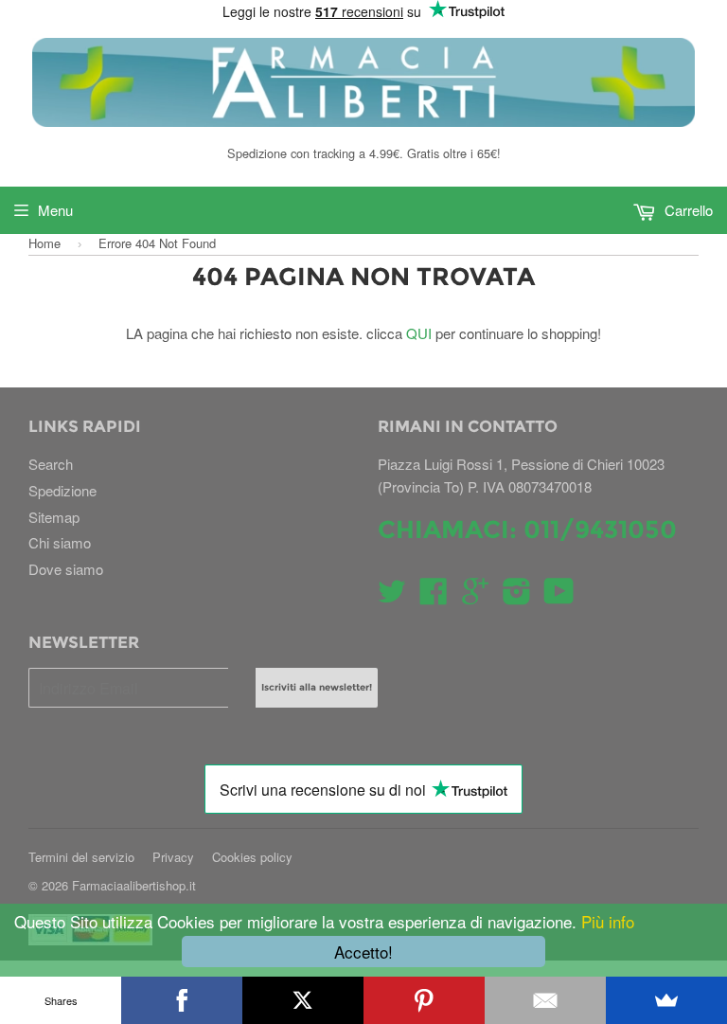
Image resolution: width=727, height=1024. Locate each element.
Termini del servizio (81, 857)
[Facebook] (181, 1000)
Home (44, 243)
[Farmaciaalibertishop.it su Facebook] (433, 596)
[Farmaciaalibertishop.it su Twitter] (392, 596)
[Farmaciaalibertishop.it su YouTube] (559, 596)
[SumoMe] (666, 1000)
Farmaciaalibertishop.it (134, 885)
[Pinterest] (424, 1000)
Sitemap (54, 517)
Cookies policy (252, 857)
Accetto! (363, 951)
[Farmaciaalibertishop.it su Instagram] (517, 596)
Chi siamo (59, 542)
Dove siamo (65, 569)
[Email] (545, 1000)
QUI (419, 333)
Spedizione (62, 490)
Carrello (687, 210)
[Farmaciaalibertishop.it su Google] (475, 596)
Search (50, 464)
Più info (605, 921)
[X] (303, 1000)
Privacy (173, 857)
